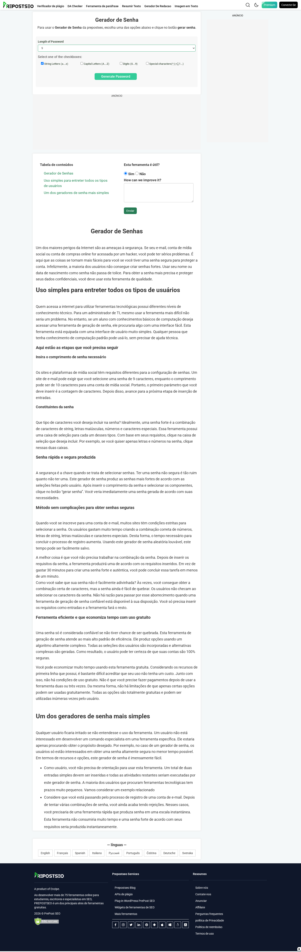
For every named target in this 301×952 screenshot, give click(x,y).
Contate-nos (203, 894)
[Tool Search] (247, 5)
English (45, 853)
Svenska (187, 853)
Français (62, 853)
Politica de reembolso (208, 927)
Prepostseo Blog (125, 887)
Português (133, 853)
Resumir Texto (131, 6)
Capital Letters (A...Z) (96, 63)
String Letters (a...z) (56, 63)
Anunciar (201, 900)
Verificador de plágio (50, 6)
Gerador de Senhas (58, 173)
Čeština (151, 853)
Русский (114, 853)
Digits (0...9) (130, 63)
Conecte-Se (288, 5)
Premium (269, 5)
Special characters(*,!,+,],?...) (166, 63)
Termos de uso (204, 933)
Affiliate (200, 907)
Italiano (97, 853)
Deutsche (169, 853)
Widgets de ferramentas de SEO (135, 907)
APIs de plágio (124, 894)
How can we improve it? (142, 180)
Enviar (130, 210)
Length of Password (51, 41)
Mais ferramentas (126, 914)
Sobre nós (201, 887)
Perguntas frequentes (209, 914)
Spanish (80, 853)
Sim (131, 174)
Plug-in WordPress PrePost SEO (135, 900)
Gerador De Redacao (157, 6)
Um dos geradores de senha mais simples (76, 193)
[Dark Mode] (256, 5)
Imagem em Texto (186, 6)
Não (142, 174)
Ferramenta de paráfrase (102, 6)
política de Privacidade (209, 920)
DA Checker (75, 6)
